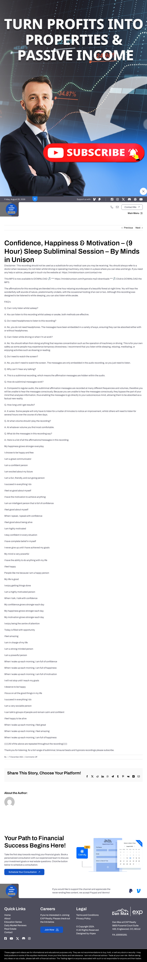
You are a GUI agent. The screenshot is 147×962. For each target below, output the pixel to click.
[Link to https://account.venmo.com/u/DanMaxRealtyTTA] (94, 199)
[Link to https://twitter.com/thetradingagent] (123, 199)
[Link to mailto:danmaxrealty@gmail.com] (117, 207)
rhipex (92, 933)
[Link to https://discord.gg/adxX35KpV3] (129, 199)
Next (138, 227)
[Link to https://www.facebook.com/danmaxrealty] (112, 199)
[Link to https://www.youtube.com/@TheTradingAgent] (141, 199)
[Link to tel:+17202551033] (112, 207)
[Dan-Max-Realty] (127, 908)
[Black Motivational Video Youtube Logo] (11, 203)
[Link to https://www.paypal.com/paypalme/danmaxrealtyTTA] (99, 199)
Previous (128, 227)
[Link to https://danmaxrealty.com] (135, 199)
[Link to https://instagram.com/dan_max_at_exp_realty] (117, 199)
